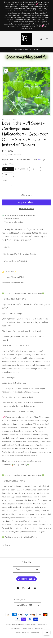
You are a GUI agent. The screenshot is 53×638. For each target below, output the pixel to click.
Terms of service (27, 628)
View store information (14, 222)
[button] (5, 39)
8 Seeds (8, 175)
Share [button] (7, 545)
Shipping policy (40, 628)
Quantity (5, 181)
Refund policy (42, 624)
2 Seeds (8, 169)
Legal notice (35, 632)
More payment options (26, 209)
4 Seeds (21, 169)
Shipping (4, 155)
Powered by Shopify (29, 624)
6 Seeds (35, 169)
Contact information (22, 632)
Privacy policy (15, 628)
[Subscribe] (37, 569)
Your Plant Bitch (17, 624)
